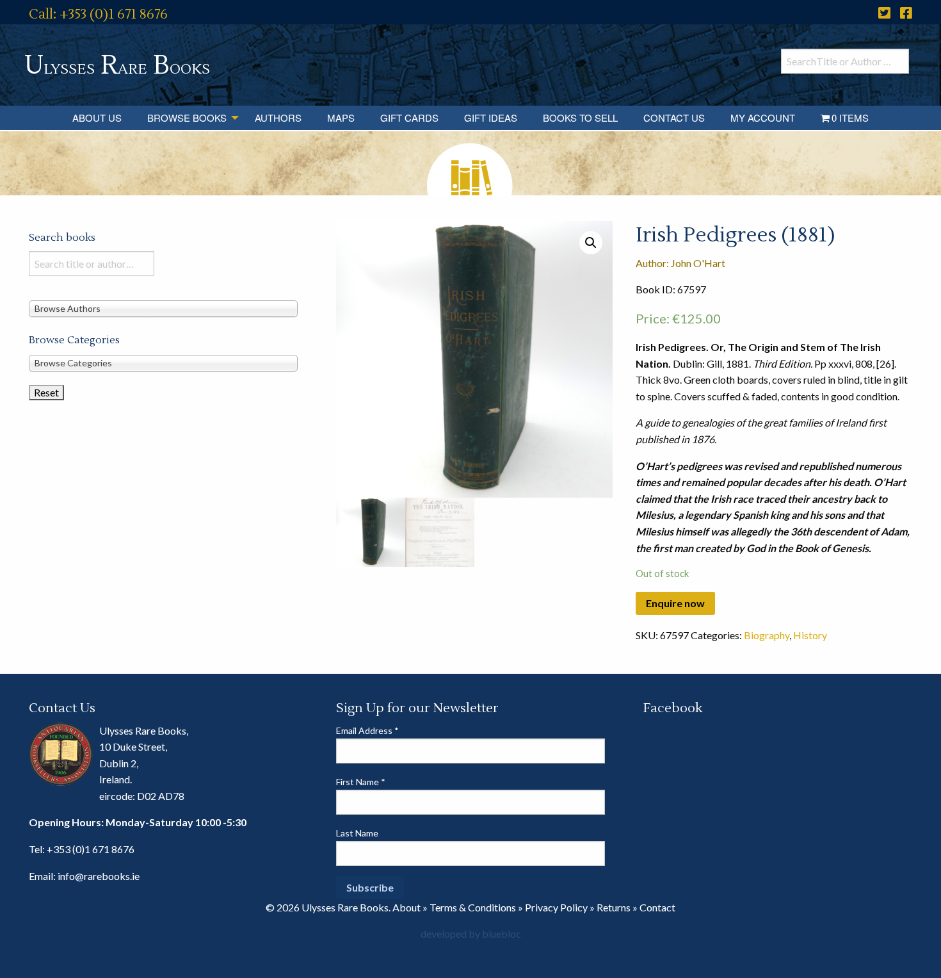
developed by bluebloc (471, 933)
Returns (614, 907)
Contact (657, 907)
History (810, 635)
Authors (278, 117)
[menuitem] (97, 118)
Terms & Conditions (473, 907)
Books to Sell (580, 117)
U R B (117, 65)
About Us (97, 117)
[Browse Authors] (163, 307)
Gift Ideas (490, 117)
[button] (590, 242)
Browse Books (187, 117)
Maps (341, 117)
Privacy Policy (556, 907)
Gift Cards (409, 117)
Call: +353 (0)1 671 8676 (98, 14)
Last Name (357, 832)
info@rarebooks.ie (99, 876)
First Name (360, 781)
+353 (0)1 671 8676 (90, 849)
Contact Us (674, 117)
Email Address (367, 730)
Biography (766, 635)
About (406, 907)
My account (762, 117)
